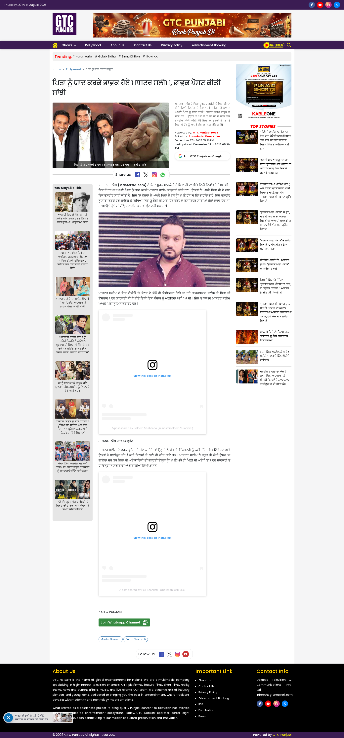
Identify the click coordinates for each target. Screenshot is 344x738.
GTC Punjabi (282, 734)
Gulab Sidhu (107, 56)
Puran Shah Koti (136, 639)
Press (202, 716)
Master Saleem (110, 639)
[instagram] (328, 5)
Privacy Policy (171, 45)
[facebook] (312, 5)
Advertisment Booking (209, 45)
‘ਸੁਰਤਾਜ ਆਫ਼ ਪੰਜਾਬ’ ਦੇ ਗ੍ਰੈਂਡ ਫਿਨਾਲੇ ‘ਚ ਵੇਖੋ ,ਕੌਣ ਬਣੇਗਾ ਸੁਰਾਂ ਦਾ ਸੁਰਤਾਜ (275, 244)
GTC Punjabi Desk (205, 132)
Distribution (206, 710)
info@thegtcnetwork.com (275, 695)
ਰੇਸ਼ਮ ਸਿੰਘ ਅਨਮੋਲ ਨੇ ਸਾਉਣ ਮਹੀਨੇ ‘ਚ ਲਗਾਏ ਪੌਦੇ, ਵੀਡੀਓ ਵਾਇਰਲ (274, 356)
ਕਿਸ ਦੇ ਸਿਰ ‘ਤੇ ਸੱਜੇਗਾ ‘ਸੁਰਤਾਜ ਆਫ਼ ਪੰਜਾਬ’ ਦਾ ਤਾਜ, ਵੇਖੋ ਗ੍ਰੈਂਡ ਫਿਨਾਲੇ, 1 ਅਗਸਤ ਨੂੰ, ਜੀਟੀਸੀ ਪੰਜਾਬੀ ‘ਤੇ (275, 286)
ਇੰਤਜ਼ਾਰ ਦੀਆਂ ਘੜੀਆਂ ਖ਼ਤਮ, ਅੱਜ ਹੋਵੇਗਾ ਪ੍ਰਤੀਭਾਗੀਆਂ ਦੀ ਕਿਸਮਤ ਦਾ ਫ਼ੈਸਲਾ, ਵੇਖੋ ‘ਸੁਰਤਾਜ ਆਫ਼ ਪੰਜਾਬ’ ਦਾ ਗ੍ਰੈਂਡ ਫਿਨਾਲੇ (275, 192)
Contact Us (143, 45)
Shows (67, 45)
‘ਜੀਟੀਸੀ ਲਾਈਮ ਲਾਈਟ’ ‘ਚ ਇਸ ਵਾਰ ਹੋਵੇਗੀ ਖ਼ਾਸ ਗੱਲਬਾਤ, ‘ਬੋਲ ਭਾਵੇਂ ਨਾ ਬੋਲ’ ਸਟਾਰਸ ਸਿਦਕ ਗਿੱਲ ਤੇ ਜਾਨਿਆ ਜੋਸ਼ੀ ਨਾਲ (275, 140)
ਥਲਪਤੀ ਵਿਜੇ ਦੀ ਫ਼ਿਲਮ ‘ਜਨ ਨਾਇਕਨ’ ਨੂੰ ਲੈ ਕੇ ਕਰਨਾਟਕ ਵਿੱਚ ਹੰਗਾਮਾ (274, 336)
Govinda (152, 56)
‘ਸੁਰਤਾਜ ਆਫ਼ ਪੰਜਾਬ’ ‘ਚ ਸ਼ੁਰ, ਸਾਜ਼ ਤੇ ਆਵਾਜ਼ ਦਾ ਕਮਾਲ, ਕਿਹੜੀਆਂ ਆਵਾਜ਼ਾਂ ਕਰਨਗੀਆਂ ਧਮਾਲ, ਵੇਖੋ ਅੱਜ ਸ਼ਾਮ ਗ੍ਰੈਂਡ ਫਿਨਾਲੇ (275, 220)
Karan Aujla (84, 56)
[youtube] (320, 5)
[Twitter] (170, 654)
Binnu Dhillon (131, 56)
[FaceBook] (138, 174)
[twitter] (337, 5)
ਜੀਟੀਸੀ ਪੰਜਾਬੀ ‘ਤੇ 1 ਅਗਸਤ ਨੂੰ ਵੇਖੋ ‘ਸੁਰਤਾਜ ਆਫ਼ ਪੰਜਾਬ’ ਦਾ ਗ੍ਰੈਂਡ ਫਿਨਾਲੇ (274, 264)
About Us (117, 45)
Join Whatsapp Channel (120, 622)
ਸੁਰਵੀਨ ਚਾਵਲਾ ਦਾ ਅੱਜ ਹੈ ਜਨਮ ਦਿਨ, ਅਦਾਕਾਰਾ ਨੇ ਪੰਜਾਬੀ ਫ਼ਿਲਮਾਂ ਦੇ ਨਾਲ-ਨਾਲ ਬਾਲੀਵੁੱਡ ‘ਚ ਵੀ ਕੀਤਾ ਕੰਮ (274, 377)
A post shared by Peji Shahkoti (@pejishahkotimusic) (152, 589)
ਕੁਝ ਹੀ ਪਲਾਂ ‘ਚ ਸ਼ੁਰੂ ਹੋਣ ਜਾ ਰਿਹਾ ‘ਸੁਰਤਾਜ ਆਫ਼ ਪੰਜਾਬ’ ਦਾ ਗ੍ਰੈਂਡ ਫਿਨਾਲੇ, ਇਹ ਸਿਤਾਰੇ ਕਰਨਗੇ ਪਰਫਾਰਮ (275, 166)
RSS (200, 704)
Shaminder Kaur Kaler (204, 136)
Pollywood (93, 45)
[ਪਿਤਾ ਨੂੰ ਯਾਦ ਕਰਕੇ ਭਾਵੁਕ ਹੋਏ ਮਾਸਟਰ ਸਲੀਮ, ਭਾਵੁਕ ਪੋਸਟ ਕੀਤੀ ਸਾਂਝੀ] (111, 135)
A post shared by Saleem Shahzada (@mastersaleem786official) (152, 428)
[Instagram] (178, 654)
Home (57, 69)
